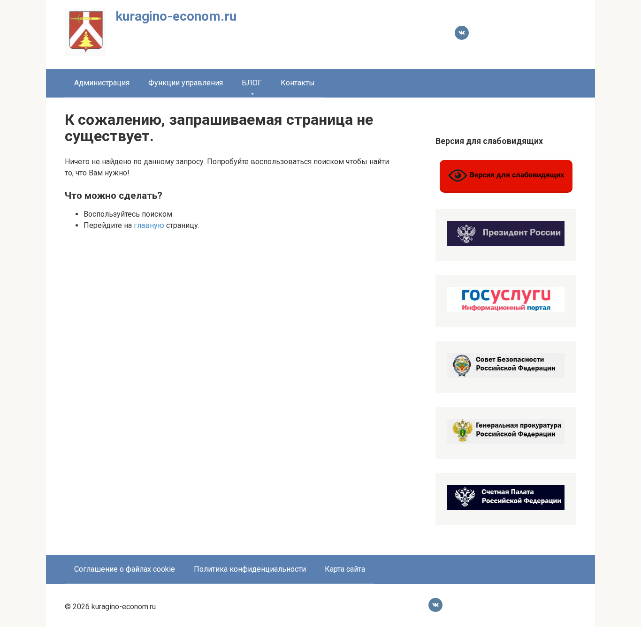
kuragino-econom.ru (176, 16)
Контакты (298, 82)
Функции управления (185, 82)
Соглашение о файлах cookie (124, 569)
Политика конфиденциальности (250, 569)
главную (149, 225)
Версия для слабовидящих (515, 175)
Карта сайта (345, 569)
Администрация (102, 82)
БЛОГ (252, 82)
